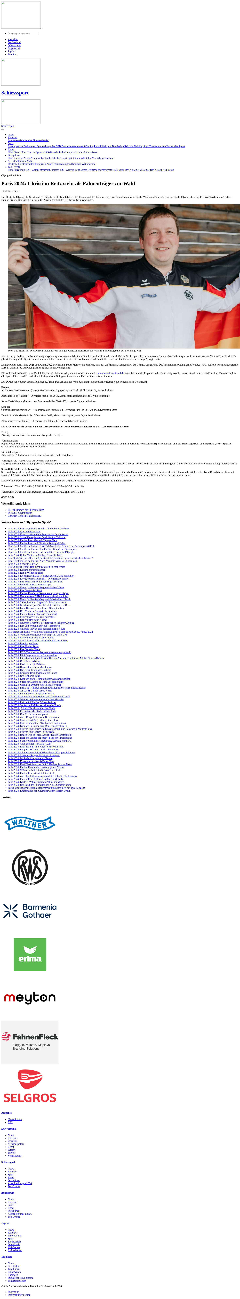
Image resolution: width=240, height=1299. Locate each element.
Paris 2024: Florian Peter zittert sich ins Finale (31, 773)
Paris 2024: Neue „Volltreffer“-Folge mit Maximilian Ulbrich (39, 599)
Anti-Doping (87, 146)
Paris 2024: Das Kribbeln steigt (24, 675)
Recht (11, 1146)
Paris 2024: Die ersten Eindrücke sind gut (29, 670)
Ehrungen (13, 1274)
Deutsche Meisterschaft (100, 169)
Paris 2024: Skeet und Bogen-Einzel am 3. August (34, 755)
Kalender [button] (12, 137)
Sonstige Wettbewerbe (83, 164)
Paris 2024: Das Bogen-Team (23, 643)
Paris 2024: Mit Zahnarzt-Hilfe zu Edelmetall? (31, 617)
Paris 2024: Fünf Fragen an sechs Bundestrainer (32, 655)
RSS (10, 1122)
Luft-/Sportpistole (68, 152)
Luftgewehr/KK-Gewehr (46, 152)
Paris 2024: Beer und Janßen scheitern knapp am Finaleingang (40, 737)
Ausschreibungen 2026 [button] (20, 161)
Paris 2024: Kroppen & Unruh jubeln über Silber (33, 749)
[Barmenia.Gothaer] (29, 931)
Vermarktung (14, 1155)
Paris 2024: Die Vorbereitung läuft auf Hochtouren (34, 625)
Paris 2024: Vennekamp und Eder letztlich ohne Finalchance (39, 696)
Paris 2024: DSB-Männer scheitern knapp (29, 584)
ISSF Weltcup (67, 169)
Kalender (12, 1138)
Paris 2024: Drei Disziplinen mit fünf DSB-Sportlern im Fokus (40, 764)
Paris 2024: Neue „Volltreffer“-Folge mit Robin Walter (36, 587)
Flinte (11, 158)
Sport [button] (10, 143)
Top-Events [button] (14, 167)
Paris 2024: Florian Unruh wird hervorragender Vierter (36, 767)
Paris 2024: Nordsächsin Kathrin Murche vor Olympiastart (38, 534)
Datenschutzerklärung (19, 1294)
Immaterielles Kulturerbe (20, 1277)
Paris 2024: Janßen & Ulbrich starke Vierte (30, 690)
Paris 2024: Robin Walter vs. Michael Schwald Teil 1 (35, 555)
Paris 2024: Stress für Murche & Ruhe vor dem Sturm (35, 681)
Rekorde (129, 146)
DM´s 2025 (169, 169)
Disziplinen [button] (14, 155)
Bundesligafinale (17, 169)
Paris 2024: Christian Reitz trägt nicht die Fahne (32, 673)
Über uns (12, 1141)
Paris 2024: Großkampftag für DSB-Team (29, 743)
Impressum (13, 1291)
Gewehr (18, 158)
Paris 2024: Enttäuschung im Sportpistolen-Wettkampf (36, 746)
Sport (10, 1174)
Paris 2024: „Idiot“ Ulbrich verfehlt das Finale (31, 708)
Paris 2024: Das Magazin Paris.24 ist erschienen (32, 611)
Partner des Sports (175, 146)
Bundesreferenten (71, 146)
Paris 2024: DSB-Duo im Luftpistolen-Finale (31, 693)
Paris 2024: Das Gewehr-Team (24, 649)
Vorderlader (98, 158)
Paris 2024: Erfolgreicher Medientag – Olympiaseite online (38, 578)
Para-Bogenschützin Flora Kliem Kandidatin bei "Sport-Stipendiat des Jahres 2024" (51, 631)
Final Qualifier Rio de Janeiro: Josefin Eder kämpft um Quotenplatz (42, 549)
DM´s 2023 (143, 169)
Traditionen (14, 1269)
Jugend (68, 164)
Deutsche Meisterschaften (21, 164)
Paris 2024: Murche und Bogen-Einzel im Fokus (33, 720)
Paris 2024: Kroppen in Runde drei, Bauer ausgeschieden (37, 726)
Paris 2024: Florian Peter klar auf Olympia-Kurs (32, 540)
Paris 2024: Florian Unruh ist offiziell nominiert (32, 614)
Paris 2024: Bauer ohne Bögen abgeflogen (30, 667)
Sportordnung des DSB (49, 146)
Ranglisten (40, 164)
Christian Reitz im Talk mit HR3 (24, 515)
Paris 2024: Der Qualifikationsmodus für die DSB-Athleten (38, 528)
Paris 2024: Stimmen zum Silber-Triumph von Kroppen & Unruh (41, 752)
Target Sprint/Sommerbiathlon (76, 158)
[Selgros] (29, 1106)
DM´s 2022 (131, 169)
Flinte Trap (27, 152)
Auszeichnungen (55, 164)
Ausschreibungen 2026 (20, 1183)
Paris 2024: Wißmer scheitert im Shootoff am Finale (34, 770)
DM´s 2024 (156, 169)
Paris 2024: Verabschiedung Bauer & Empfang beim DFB (38, 634)
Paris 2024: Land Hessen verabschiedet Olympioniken (36, 608)
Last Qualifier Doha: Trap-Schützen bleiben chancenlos (36, 566)
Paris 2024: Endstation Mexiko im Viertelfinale (32, 711)
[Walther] (29, 844)
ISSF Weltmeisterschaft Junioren (43, 169)
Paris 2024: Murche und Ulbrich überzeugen (31, 731)
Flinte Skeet (14, 152)
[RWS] (29, 887)
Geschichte (13, 1266)
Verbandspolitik (16, 1143)
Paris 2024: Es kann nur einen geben (27, 569)
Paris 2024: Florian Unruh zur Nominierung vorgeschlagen (38, 593)
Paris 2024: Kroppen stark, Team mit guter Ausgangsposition (39, 678)
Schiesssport (15, 93)
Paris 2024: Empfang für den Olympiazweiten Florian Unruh (39, 790)
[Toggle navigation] (41, 28)
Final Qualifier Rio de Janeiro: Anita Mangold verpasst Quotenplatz (42, 561)
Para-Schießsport (103, 146)
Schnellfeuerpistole (87, 152)
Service (12, 1152)
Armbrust (36, 158)
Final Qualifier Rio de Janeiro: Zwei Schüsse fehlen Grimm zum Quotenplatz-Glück (51, 546)
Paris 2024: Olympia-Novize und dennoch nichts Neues (36, 628)
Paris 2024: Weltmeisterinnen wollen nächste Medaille (36, 699)
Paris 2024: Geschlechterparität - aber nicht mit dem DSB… (39, 605)
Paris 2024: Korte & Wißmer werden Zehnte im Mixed (36, 782)
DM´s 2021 (118, 169)
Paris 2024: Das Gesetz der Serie (25, 590)
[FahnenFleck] (29, 1062)
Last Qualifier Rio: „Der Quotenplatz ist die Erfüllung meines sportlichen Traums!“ (50, 558)
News (11, 1135)
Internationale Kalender (20, 140)
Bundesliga (118, 146)
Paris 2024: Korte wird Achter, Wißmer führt (31, 761)
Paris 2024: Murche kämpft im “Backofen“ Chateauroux (37, 723)
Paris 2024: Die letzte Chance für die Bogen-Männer (35, 581)
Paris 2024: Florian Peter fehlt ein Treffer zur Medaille (36, 779)
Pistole (27, 158)
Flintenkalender (41, 140)
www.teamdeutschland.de (110, 373)
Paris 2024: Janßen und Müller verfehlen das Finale (34, 705)
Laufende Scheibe (50, 158)
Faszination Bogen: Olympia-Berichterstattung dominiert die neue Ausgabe (46, 787)
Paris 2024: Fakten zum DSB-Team (26, 664)
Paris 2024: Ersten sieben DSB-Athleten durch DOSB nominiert (41, 575)
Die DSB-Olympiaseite (20, 512)
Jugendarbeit (14, 1241)
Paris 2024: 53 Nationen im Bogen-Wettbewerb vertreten (37, 602)
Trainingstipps (141, 146)
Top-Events (14, 1186)
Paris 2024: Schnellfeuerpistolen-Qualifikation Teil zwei (36, 537)
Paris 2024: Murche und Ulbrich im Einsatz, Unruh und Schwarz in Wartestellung (50, 729)
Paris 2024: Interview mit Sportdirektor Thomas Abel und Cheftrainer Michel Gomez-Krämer (56, 658)
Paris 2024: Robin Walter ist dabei (25, 572)
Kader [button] (11, 149)
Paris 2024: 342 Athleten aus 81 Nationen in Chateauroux (37, 640)
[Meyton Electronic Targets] (29, 1019)
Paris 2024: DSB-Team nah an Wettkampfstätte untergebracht (39, 652)
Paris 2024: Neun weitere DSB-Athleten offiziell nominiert (38, 596)
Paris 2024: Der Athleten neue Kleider (27, 619)
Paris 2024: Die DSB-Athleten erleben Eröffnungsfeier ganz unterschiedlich (47, 687)
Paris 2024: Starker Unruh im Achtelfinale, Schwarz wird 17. (39, 740)
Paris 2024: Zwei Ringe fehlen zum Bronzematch (33, 717)
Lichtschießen (15, 1250)
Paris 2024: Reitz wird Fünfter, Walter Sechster (32, 702)
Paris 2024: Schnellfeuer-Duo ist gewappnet (30, 637)
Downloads (14, 1244)
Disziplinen (14, 1180)
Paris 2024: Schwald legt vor (23, 563)
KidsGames (81, 169)
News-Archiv (15, 1119)
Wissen (11, 1149)
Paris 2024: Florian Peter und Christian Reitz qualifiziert (36, 543)
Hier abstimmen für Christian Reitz (26, 509)
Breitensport (30, 146)
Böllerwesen (14, 1272)
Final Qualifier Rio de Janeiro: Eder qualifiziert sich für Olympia (41, 552)
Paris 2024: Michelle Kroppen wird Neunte (30, 758)
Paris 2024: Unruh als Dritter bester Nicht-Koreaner (34, 684)
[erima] (29, 975)
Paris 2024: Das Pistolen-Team (24, 661)
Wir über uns (14, 1235)
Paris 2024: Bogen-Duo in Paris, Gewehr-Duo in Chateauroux (40, 734)
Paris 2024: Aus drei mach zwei (24, 531)
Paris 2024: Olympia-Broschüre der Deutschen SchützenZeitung (41, 622)
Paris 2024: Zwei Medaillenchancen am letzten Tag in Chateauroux (42, 776)
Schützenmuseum (17, 1280)
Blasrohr (109, 158)
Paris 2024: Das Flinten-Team (23, 646)
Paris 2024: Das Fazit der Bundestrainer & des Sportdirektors (39, 784)
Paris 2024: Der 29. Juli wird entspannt (28, 714)
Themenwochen (157, 146)
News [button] (11, 134)
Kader (11, 1177)
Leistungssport (16, 146)
